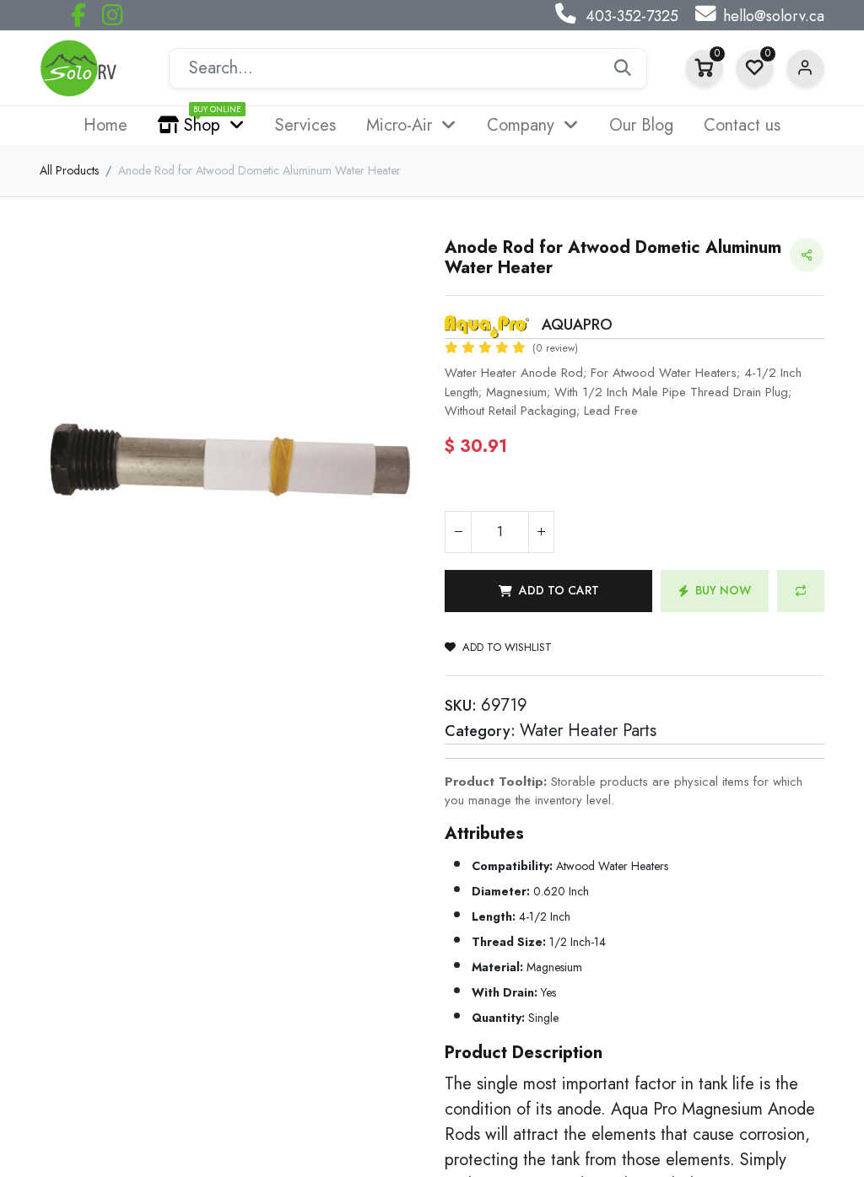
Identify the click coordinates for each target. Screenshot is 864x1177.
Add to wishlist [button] (507, 647)
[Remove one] (458, 532)
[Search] (623, 68)
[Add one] (541, 532)
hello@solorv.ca (773, 16)
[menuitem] (105, 125)
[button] (548, 591)
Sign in (805, 69)
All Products (69, 170)
